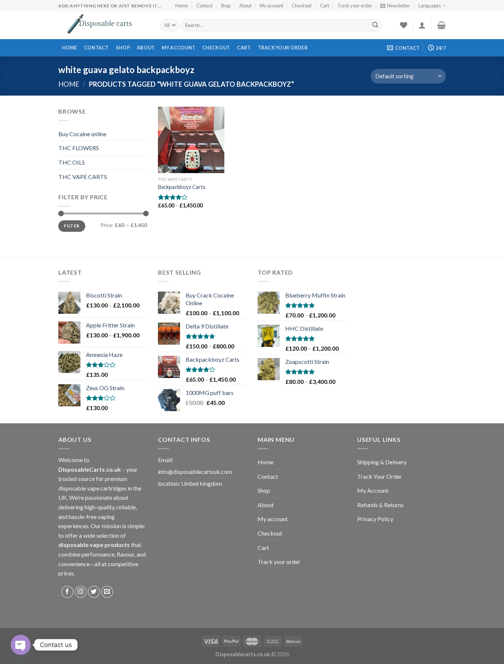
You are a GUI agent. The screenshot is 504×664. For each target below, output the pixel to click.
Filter (71, 225)
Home (181, 5)
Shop (226, 5)
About (245, 5)
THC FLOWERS (78, 147)
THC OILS (71, 162)
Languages (429, 5)
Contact (204, 5)
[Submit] (375, 25)
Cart (324, 5)
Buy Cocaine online (82, 133)
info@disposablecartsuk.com (195, 471)
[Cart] (441, 25)
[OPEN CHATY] (21, 645)
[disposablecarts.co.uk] (103, 25)
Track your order (354, 5)
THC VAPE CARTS (82, 176)
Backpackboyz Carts (182, 187)
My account (271, 5)
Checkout (301, 5)
